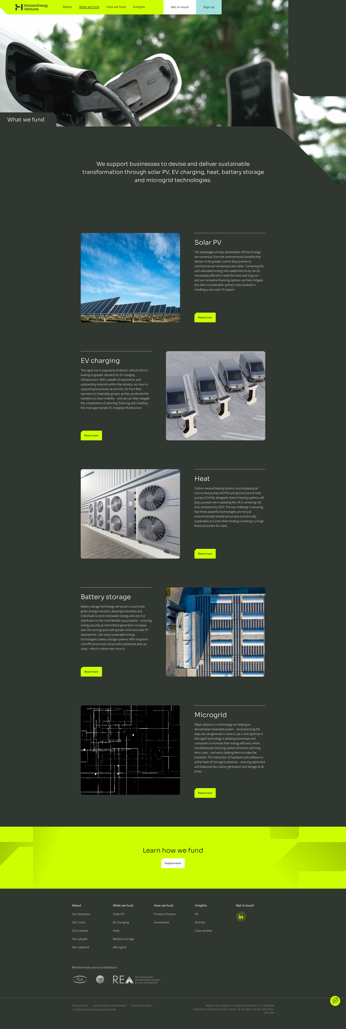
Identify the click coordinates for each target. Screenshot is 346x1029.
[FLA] (79, 979)
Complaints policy (141, 1005)
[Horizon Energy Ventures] (31, 7)
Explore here (173, 863)
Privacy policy (80, 1005)
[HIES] (100, 979)
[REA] (136, 979)
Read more (205, 317)
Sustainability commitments (109, 1005)
